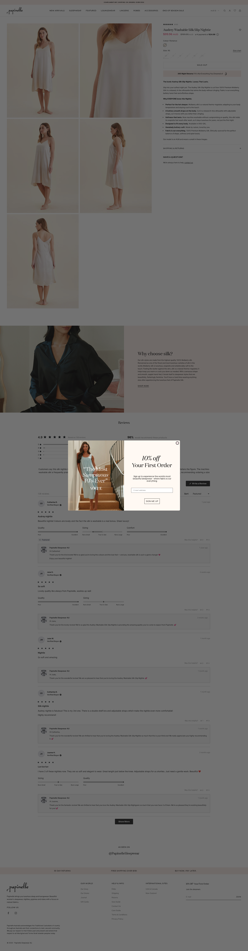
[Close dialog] (177, 443)
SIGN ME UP (152, 501)
